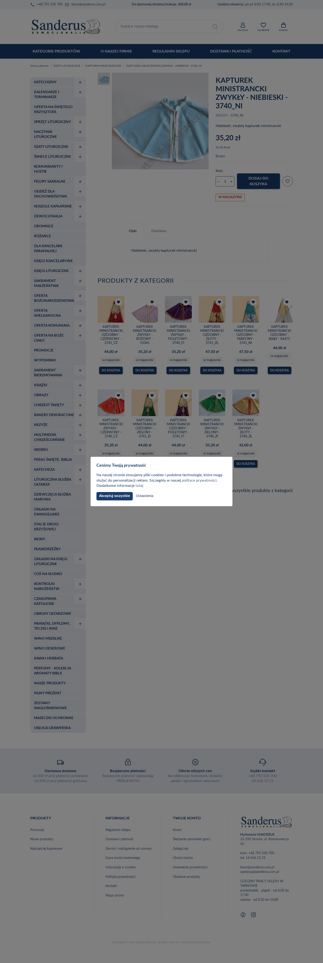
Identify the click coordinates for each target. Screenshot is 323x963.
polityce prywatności (199, 480)
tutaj (139, 486)
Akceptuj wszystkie (114, 496)
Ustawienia (144, 496)
